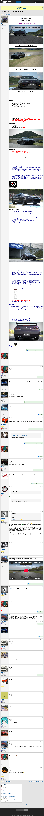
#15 (42, 556)
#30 (42, 767)
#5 (42, 392)
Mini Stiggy (14, 491)
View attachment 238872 (23, 435)
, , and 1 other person (34, 443)
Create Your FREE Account (21, 8)
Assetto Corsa (4, 801)
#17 (42, 601)
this (24, 301)
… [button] (5, 14)
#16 (42, 586)
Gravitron (13, 500)
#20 (42, 639)
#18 (42, 614)
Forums (18, 2)
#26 (42, 717)
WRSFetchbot (12, 266)
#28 (42, 741)
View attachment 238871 (15, 435)
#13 (42, 511)
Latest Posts (4, 784)
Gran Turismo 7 (5, 787)
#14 (42, 542)
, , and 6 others (35, 350)
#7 (42, 417)
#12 (42, 486)
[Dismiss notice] (42, 7)
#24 (42, 692)
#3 (42, 366)
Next (9, 14)
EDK (2, 12)
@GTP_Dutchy (11, 480)
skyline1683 (14, 434)
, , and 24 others (34, 401)
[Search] (42, 2)
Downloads (24, 2)
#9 (42, 446)
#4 (42, 379)
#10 (42, 459)
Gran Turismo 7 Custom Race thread (9, 796)
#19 (42, 627)
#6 (42, 404)
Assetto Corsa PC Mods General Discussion (10, 799)
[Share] (41, 16)
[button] (20, 2)
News (14, 2)
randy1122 (13, 513)
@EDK (21, 439)
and (37, 483)
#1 (42, 16)
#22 (42, 665)
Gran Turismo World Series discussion (9, 785)
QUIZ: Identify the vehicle (7, 793)
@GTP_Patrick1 (12, 588)
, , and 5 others (35, 583)
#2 (42, 353)
